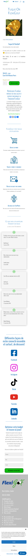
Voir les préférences (14, 550)
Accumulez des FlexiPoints (14, 205)
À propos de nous (8, 501)
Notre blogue (7, 507)
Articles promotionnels (9, 39)
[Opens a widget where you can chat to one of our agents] (22, 553)
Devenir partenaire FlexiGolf (11, 509)
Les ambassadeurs (9, 503)
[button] (26, 529)
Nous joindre (7, 513)
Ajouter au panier (14, 83)
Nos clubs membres (8, 522)
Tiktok (14, 389)
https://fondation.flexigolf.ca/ (14, 114)
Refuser (14, 546)
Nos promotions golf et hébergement (13, 519)
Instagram (14, 374)
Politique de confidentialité (10, 553)
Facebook (14, 359)
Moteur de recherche (9, 521)
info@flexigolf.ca (6, 499)
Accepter (14, 542)
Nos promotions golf (9, 517)
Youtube (14, 404)
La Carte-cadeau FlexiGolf (10, 524)
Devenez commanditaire (10, 511)
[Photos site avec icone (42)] (14, 35)
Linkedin (14, 418)
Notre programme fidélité (8, 505)
